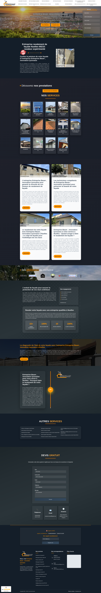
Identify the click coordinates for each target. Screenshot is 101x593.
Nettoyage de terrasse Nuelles (26, 436)
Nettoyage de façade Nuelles (46, 428)
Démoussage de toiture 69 (50, 131)
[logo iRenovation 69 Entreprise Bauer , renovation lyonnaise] (9, 3)
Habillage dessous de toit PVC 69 (51, 150)
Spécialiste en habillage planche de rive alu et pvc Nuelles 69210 (69, 432)
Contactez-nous (55, 24)
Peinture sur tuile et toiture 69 (75, 131)
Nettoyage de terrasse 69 (75, 114)
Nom (36, 469)
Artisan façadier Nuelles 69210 (46, 434)
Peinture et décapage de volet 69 (34, 4)
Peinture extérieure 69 (50, 114)
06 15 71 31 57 (58, 206)
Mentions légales (71, 591)
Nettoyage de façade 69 (63, 114)
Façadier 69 (25, 149)
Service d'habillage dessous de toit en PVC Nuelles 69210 (69, 429)
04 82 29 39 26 (26, 207)
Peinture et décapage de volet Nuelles (27, 428)
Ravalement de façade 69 (25, 114)
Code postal (37, 474)
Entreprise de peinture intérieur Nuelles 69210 (48, 436)
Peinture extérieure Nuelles (45, 430)
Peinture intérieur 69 (38, 150)
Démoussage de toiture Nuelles (26, 430)
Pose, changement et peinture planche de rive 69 (80, 1)
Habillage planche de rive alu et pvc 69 (91, 4)
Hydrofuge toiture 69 (38, 131)
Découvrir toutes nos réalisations (50, 90)
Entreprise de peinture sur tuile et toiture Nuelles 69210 (50, 432)
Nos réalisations (45, 24)
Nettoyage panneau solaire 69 (38, 114)
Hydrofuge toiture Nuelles (25, 432)
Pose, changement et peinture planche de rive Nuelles (30, 434)
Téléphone (37, 485)
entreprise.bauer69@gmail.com (50, 516)
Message (36, 490)
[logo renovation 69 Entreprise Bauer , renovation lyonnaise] (27, 553)
